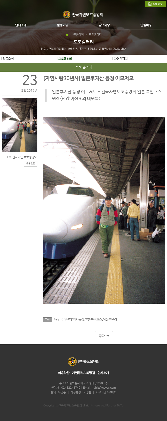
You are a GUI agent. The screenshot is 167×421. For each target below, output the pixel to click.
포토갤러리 (65, 59)
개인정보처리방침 (83, 373)
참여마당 (104, 25)
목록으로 (30, 163)
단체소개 (21, 25)
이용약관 (63, 373)
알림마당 (146, 25)
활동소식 (8, 59)
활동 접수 (158, 4)
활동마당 (62, 25)
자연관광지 (121, 59)
